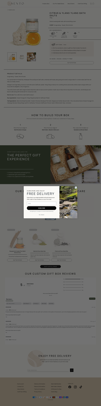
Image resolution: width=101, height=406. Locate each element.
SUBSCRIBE (41, 208)
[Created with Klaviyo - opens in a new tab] (50, 219)
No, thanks (41, 214)
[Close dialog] (76, 188)
